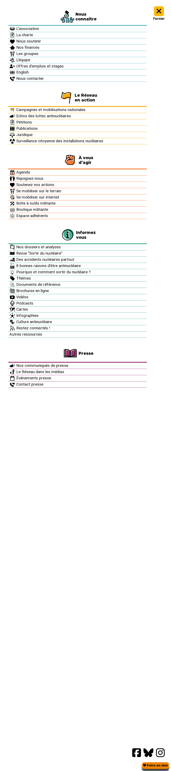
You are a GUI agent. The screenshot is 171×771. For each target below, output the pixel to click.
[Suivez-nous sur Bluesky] (148, 753)
